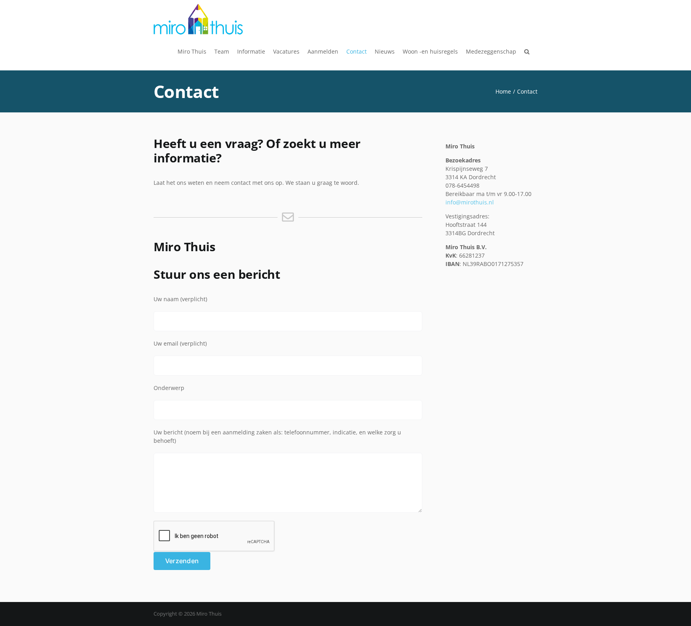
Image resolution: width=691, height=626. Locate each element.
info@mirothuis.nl (469, 202)
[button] (526, 51)
